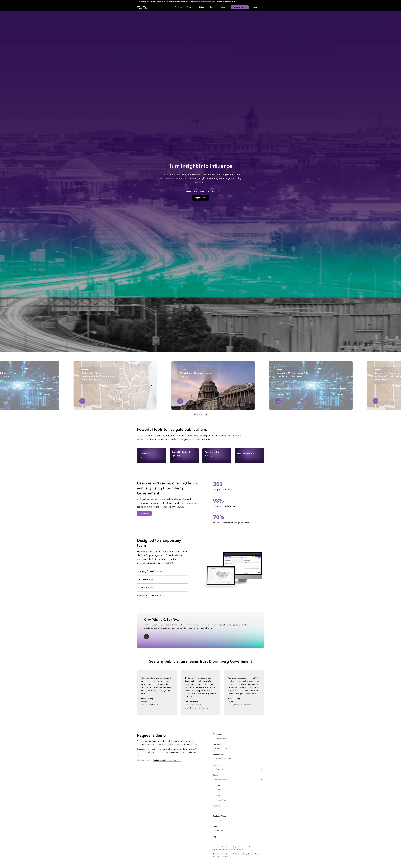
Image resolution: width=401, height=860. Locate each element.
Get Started (144, 513)
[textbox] (243, 820)
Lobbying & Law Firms (148, 571)
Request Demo (200, 197)
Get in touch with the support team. (167, 760)
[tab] (196, 414)
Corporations (143, 579)
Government (143, 587)
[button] (152, 1)
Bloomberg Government (142, 7)
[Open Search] (263, 7)
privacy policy (247, 847)
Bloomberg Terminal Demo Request (178, 1)
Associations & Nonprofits (150, 595)
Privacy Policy (252, 854)
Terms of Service (218, 856)
